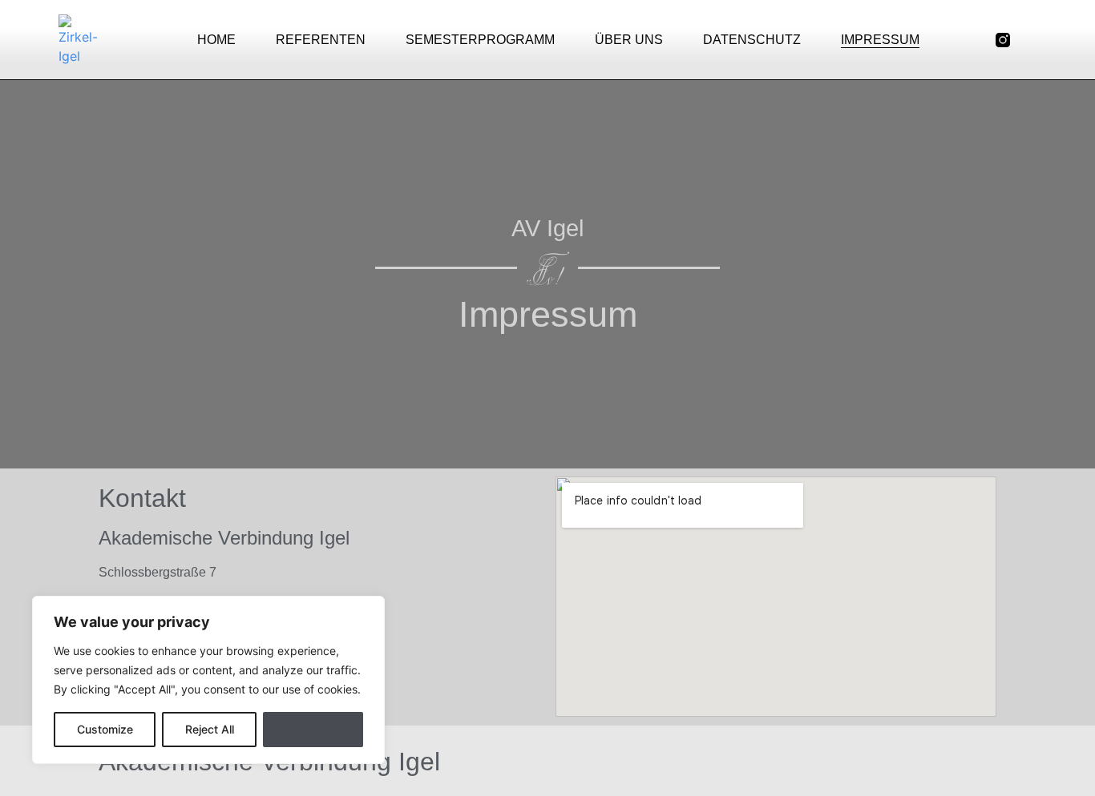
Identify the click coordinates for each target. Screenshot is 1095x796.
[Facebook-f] (1033, 40)
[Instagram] (990, 761)
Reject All (209, 729)
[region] (208, 680)
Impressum (880, 39)
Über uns (629, 39)
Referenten (321, 39)
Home (216, 39)
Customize (105, 729)
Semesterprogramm (480, 39)
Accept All (313, 729)
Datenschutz (752, 39)
